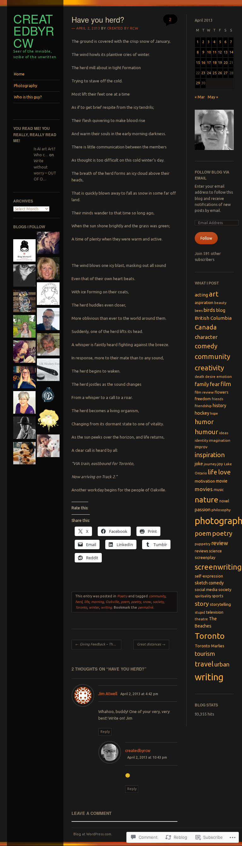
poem (125, 602)
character (206, 337)
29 (198, 83)
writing (106, 607)
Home (19, 74)
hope (214, 413)
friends (217, 399)
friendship (203, 406)
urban (221, 664)
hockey (202, 413)
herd (78, 602)
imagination (219, 440)
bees (199, 310)
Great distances (151, 644)
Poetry (122, 596)
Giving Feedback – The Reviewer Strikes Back (98, 644)
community (157, 596)
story (202, 603)
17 (209, 62)
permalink (145, 607)
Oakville (112, 602)
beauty (220, 303)
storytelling (220, 604)
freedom (203, 398)
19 (220, 62)
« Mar (200, 97)
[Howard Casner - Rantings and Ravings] (24, 429)
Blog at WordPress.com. (92, 834)
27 (226, 73)
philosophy (221, 510)
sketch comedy (209, 582)
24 (209, 73)
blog (220, 310)
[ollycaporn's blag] (48, 320)
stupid (200, 612)
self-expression (209, 576)
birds (209, 310)
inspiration (210, 454)
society (158, 602)
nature (206, 499)
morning (97, 602)
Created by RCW (122, 28)
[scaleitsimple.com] (24, 327)
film (226, 384)
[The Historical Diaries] (24, 276)
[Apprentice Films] (48, 396)
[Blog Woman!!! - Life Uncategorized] (24, 251)
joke (199, 463)
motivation (205, 481)
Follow (206, 238)
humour (206, 431)
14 (231, 52)
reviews (201, 551)
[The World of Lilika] (48, 446)
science (215, 551)
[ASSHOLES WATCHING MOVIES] (48, 421)
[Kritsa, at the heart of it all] (24, 403)
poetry (136, 602)
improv (201, 447)
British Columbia (213, 318)
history (219, 405)
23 (203, 73)
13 (226, 52)
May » (213, 97)
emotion (224, 376)
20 (226, 62)
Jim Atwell (107, 693)
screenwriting (218, 567)
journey (210, 464)
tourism (205, 653)
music (219, 490)
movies (204, 489)
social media (206, 589)
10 (209, 52)
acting (201, 294)
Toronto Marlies (209, 646)
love (224, 472)
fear (215, 384)
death (199, 377)
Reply (105, 731)
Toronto (81, 607)
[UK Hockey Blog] (48, 370)
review (219, 543)
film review (204, 392)
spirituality (203, 596)
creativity (209, 368)
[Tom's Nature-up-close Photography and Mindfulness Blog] (48, 345)
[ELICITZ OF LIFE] (24, 454)
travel (204, 664)
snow (147, 602)
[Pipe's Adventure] (24, 352)
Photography (25, 86)
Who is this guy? (28, 97)
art (213, 294)
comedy (206, 346)
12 (220, 52)
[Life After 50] (48, 269)
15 (198, 62)
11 (214, 52)
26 (220, 73)
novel (224, 501)
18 (214, 62)
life (86, 602)
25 (214, 73)
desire (210, 377)
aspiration (204, 302)
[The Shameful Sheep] (48, 294)
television (214, 612)
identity (201, 440)
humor (204, 421)
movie (222, 481)
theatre (201, 619)
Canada (206, 327)
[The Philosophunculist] (24, 302)
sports (217, 596)
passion (202, 509)
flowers (221, 392)
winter (94, 607)
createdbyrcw (33, 30)
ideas (223, 433)
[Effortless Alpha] (48, 244)
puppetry (202, 544)
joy (220, 464)
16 (203, 62)
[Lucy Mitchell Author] (24, 378)
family (202, 384)
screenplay (205, 557)
